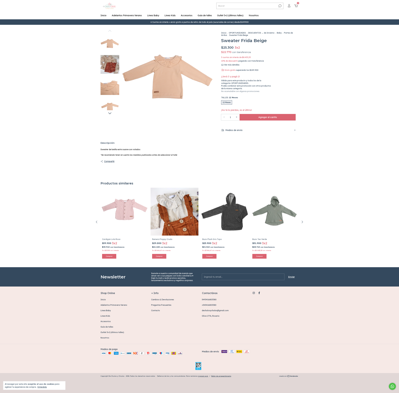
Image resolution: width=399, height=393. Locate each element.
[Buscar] (280, 6)
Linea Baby (153, 15)
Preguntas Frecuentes (161, 305)
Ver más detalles (231, 65)
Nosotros (254, 15)
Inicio (103, 15)
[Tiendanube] (288, 376)
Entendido (42, 387)
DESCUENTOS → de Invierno (261, 33)
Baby (279, 33)
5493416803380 (209, 299)
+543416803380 (209, 305)
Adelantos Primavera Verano (127, 15)
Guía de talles (205, 15)
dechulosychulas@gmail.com (215, 310)
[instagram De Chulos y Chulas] (253, 293)
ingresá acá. (203, 376)
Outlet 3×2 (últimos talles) (230, 15)
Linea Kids (169, 15)
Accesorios (186, 15)
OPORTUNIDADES (237, 33)
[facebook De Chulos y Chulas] (259, 293)
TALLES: (229, 97)
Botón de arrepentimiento (221, 376)
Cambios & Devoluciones (162, 299)
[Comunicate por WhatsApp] (392, 386)
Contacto (155, 310)
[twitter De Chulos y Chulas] (264, 293)
